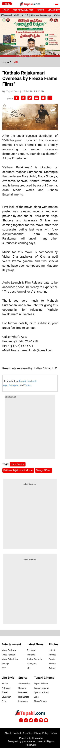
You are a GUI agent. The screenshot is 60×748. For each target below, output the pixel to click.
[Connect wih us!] (36, 720)
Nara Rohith (17, 464)
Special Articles (41, 692)
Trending (31, 654)
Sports (22, 677)
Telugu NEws (43, 470)
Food (4, 701)
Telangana (31, 663)
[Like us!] (21, 720)
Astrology (6, 688)
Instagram (14, 385)
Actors (52, 668)
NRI (28, 668)
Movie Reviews (9, 650)
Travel (5, 692)
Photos (53, 644)
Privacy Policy (41, 733)
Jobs (36, 697)
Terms (53, 733)
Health (5, 683)
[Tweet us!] (26, 720)
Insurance (23, 701)
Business (22, 692)
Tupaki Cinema (44, 677)
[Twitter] (23, 97)
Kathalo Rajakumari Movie (18, 470)
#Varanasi (6, 15)
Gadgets (22, 688)
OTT (4, 668)
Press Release (8, 654)
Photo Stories (40, 701)
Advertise (27, 733)
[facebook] (16, 97)
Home (5, 10)
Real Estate (23, 697)
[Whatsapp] (29, 97)
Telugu (6, 3)
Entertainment (23, 10)
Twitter (28, 385)
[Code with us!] (41, 720)
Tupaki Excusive (41, 688)
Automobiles (24, 683)
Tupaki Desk (12, 91)
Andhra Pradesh (34, 659)
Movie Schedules (10, 659)
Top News (31, 650)
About (8, 733)
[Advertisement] (30, 429)
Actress (52, 654)
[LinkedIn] (36, 97)
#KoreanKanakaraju (41, 15)
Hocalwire (37, 738)
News (40, 10)
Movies (52, 663)
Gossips (6, 663)
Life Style (8, 677)
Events (52, 659)
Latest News (35, 644)
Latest (52, 650)
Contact (17, 733)
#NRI (17, 15)
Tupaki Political (41, 683)
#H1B (25, 15)
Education (6, 697)
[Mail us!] (46, 720)
